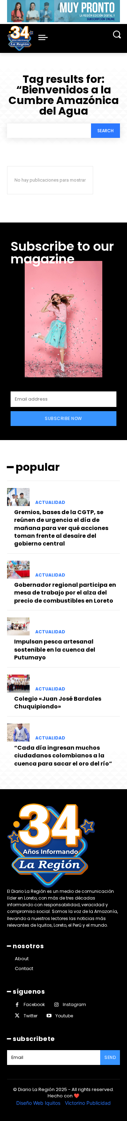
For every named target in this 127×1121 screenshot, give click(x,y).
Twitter (30, 1016)
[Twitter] (17, 1015)
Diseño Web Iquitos (39, 1103)
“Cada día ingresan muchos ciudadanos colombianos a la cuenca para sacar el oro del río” (63, 756)
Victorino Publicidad (88, 1103)
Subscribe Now (63, 418)
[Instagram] (56, 1004)
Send (110, 1057)
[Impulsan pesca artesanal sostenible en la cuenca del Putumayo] (18, 626)
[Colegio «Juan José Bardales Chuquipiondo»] (18, 684)
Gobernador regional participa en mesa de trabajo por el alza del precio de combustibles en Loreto (65, 593)
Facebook (34, 1004)
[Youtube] (48, 1015)
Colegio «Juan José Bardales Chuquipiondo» (57, 703)
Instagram (74, 1004)
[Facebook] (17, 1004)
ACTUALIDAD (50, 502)
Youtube (64, 1016)
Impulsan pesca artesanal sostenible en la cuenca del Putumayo (54, 650)
